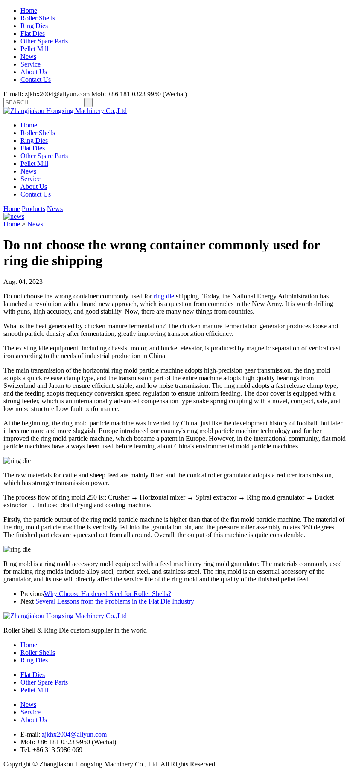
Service (30, 64)
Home (28, 10)
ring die (164, 296)
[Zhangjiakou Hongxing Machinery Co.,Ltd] (65, 110)
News (28, 56)
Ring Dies (34, 25)
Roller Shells (37, 18)
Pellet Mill (34, 48)
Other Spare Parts (44, 41)
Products (33, 208)
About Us (33, 71)
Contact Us (35, 79)
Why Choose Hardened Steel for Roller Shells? (107, 593)
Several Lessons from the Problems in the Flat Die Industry (114, 601)
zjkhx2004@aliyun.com (74, 734)
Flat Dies (32, 33)
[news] (13, 216)
